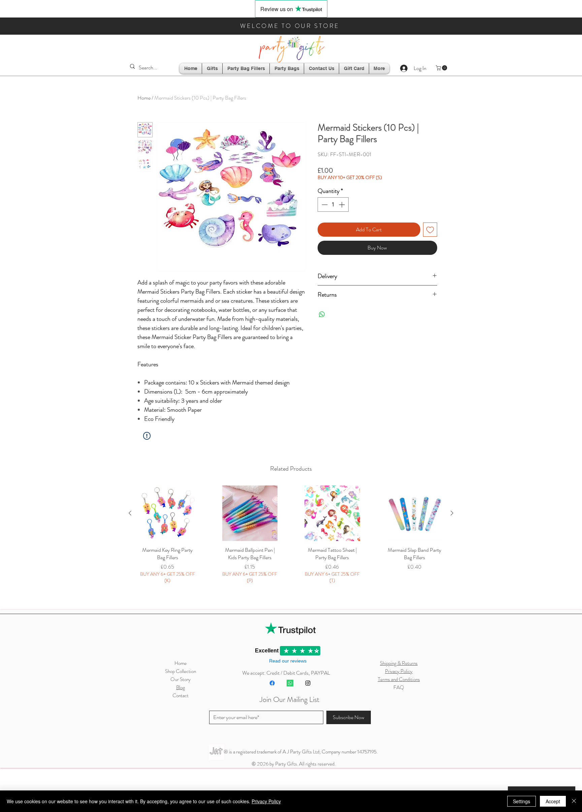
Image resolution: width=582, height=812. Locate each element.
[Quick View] (167, 513)
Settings (521, 801)
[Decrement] (324, 204)
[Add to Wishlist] (430, 230)
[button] (442, 67)
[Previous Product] (130, 513)
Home (144, 98)
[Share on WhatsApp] (322, 314)
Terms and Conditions (399, 679)
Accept (553, 801)
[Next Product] (452, 513)
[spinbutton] (333, 204)
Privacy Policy (266, 801)
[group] (291, 543)
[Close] (574, 801)
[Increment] (342, 204)
